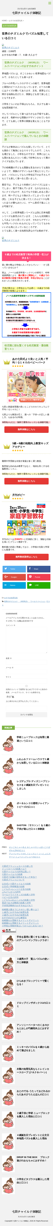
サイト (8, 677)
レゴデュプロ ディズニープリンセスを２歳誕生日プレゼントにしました (33, 785)
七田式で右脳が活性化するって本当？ (19, 877)
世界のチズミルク (10, 47)
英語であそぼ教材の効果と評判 (16, 903)
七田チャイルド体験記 (26, 12)
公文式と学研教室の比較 (13, 886)
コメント (10, 625)
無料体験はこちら (26, 429)
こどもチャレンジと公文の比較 (16, 889)
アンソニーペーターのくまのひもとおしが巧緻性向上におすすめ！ (33, 1028)
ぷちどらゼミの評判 (11, 892)
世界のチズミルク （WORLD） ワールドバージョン (24, 601)
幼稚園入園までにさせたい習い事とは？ (20, 909)
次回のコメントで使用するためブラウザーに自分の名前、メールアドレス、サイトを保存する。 (26, 690)
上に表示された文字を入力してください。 (23, 701)
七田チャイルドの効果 (12, 874)
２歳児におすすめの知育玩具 (15, 915)
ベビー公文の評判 (10, 897)
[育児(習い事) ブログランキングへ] (9, 931)
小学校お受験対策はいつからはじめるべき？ (22, 926)
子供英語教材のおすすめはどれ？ (17, 905)
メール (10, 668)
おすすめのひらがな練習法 (14, 918)
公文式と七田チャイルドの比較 (16, 884)
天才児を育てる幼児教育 (26, 1217)
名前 (9, 658)
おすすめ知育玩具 (11, 598)
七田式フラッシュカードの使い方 (17, 866)
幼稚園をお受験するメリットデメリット (20, 920)
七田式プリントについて (13, 880)
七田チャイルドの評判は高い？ (16, 872)
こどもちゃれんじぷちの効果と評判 (18, 900)
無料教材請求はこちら (26, 557)
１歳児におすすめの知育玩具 (15, 912)
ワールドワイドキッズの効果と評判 (18, 895)
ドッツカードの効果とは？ (14, 869)
